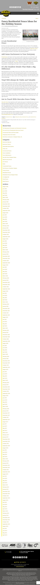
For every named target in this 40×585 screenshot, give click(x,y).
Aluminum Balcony (7, 142)
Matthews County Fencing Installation (32, 578)
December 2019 (6, 360)
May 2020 (5, 350)
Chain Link (5, 148)
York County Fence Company (7, 577)
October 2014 (6, 495)
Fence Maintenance (7, 155)
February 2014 (6, 513)
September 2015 (6, 471)
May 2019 (5, 376)
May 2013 (5, 532)
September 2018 (6, 393)
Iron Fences (5, 161)
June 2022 (5, 295)
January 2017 (5, 437)
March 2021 (5, 328)
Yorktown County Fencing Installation (32, 576)
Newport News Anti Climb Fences (10, 573)
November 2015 (6, 467)
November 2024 (6, 232)
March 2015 (5, 485)
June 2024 (5, 243)
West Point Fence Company (6, 579)
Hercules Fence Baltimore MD (7, 582)
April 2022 (5, 299)
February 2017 (6, 434)
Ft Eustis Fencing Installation (21, 580)
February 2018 (6, 408)
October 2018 (6, 391)
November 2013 (6, 519)
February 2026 (6, 199)
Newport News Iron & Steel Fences (11, 572)
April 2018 (5, 404)
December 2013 (6, 517)
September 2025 (6, 210)
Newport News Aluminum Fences (21, 572)
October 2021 (6, 312)
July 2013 (5, 528)
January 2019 (5, 384)
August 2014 (5, 500)
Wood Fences (6, 181)
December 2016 (6, 439)
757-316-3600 (34, 7)
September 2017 (6, 419)
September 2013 (6, 524)
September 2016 (6, 445)
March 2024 (5, 249)
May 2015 (5, 480)
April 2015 (5, 482)
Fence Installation (6, 153)
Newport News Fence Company (24, 577)
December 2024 (6, 230)
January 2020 (5, 358)
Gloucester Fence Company (6, 578)
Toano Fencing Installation (23, 576)
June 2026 (5, 191)
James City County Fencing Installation (15, 579)
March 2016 (5, 458)
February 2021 (6, 330)
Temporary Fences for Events (9, 134)
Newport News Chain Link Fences (30, 572)
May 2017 (5, 428)
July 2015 (5, 476)
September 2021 (6, 315)
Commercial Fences (7, 150)
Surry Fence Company (30, 579)
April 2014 (5, 508)
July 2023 (5, 267)
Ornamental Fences (7, 166)
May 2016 (5, 454)
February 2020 (6, 356)
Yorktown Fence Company (6, 576)
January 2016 (5, 463)
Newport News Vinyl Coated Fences (20, 573)
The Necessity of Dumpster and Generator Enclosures (14, 128)
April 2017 (5, 430)
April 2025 (5, 221)
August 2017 (5, 421)
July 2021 (5, 319)
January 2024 (5, 254)
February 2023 (6, 278)
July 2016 (5, 450)
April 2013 (5, 535)
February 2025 (6, 225)
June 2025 (5, 217)
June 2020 (5, 347)
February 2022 (6, 304)
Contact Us (23, 562)
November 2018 (6, 389)
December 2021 (6, 308)
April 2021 (5, 326)
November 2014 (6, 493)
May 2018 (5, 402)
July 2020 (5, 345)
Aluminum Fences (7, 144)
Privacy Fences (6, 170)
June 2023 (5, 269)
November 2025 (6, 206)
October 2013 (6, 522)
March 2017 (5, 432)
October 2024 (6, 234)
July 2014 (5, 502)
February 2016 (6, 461)
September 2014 (6, 498)
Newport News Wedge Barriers (12, 574)
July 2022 (5, 293)
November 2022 (6, 284)
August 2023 (5, 265)
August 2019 (5, 369)
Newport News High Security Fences (31, 573)
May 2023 (5, 271)
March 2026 (5, 197)
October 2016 (6, 443)
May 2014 (5, 506)
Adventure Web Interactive (20, 566)
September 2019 (6, 367)
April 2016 (5, 456)
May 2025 (5, 219)
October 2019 (6, 365)
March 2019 (5, 380)
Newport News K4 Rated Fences (30, 574)
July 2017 (5, 424)
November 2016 (6, 441)
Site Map (17, 562)
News (4, 163)
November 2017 (6, 415)
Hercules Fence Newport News (9, 157)
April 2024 (5, 247)
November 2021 (6, 310)
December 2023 (6, 256)
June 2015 (5, 478)
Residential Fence (25, 116)
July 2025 (5, 214)
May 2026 (5, 193)
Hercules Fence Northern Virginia (24, 582)
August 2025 (5, 212)
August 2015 (5, 474)
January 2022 (5, 306)
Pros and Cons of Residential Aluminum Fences (13, 130)
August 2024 (5, 238)
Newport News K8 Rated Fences (16, 575)
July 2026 (5, 188)
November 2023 (6, 258)
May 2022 (5, 297)
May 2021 (5, 323)
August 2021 (5, 317)
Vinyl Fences (5, 179)
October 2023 (6, 260)
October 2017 (6, 417)
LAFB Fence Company (14, 580)
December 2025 (6, 204)
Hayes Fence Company (24, 579)
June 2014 (5, 504)
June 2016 (5, 452)
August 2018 (5, 395)
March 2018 (5, 406)
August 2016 (5, 448)
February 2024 (6, 252)
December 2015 (6, 465)
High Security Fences (7, 159)
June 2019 (5, 373)
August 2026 (5, 186)
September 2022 (6, 289)
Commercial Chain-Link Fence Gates (10, 132)
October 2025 (6, 208)
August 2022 (5, 291)
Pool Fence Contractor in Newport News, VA (12, 136)
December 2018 (6, 387)
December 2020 (6, 334)
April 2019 (5, 378)
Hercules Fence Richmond (33, 582)
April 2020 (5, 352)
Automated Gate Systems (8, 146)
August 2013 (5, 526)
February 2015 (6, 487)
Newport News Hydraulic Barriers (20, 574)
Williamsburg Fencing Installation (14, 576)
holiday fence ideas (18, 116)
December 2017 (6, 413)
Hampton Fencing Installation (33, 577)
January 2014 (5, 515)
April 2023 (5, 273)
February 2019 (6, 382)
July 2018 (5, 397)
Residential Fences (9, 116)
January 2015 (5, 489)
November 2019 (6, 363)
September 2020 (6, 341)
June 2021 (5, 321)
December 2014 (6, 491)
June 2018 (5, 400)
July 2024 (5, 241)
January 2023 (5, 280)
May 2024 (5, 245)
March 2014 (5, 511)
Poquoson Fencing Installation (15, 577)
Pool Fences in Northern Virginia (10, 168)
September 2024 (6, 236)
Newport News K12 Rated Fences (25, 575)
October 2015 (6, 469)
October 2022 (6, 286)
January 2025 (5, 228)
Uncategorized (6, 177)
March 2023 (5, 275)
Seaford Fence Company (29, 580)
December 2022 (6, 282)
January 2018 (5, 410)
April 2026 (5, 195)
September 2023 (6, 262)
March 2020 (5, 354)
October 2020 (6, 339)
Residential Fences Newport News (10, 174)
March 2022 (5, 302)
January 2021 (5, 332)
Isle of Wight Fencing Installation (14, 578)
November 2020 (6, 336)
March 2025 (5, 223)
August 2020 (5, 343)
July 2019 (5, 371)
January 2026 (5, 201)
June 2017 (5, 426)
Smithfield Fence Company (23, 578)
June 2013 (5, 530)
